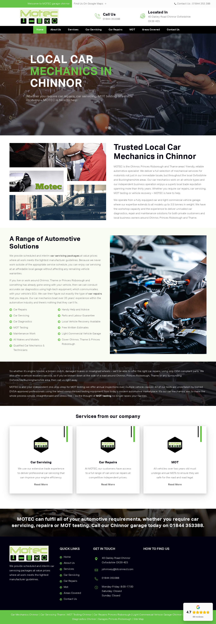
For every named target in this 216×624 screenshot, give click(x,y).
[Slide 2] (110, 128)
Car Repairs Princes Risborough (112, 615)
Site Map (138, 619)
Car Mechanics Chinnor (25, 615)
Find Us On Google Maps (89, 4)
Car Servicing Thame (52, 615)
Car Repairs (116, 29)
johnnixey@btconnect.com (117, 569)
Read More (41, 484)
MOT (132, 29)
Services (73, 29)
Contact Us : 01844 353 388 (193, 4)
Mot (66, 587)
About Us (55, 29)
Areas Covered (151, 29)
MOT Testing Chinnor (79, 615)
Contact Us (173, 29)
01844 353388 (186, 525)
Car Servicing (94, 29)
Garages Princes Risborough (114, 619)
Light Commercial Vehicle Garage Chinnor (157, 615)
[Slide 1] (106, 128)
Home (39, 29)
